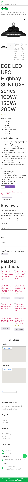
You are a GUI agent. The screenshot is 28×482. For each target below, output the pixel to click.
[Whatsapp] (24, 456)
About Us (4, 420)
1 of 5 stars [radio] (1, 225)
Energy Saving (6, 438)
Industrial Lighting (13, 192)
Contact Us (5, 422)
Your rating (4, 223)
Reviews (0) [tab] (7, 199)
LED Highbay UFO (10, 12)
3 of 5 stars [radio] (6, 225)
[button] (24, 19)
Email (3, 242)
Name (3, 237)
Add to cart (9, 187)
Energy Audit (5, 436)
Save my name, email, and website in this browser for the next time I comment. (13, 250)
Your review (5, 228)
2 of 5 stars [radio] (4, 225)
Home (2, 12)
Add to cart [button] (5, 298)
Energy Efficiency (6, 434)
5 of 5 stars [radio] (10, 225)
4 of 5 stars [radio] (8, 225)
